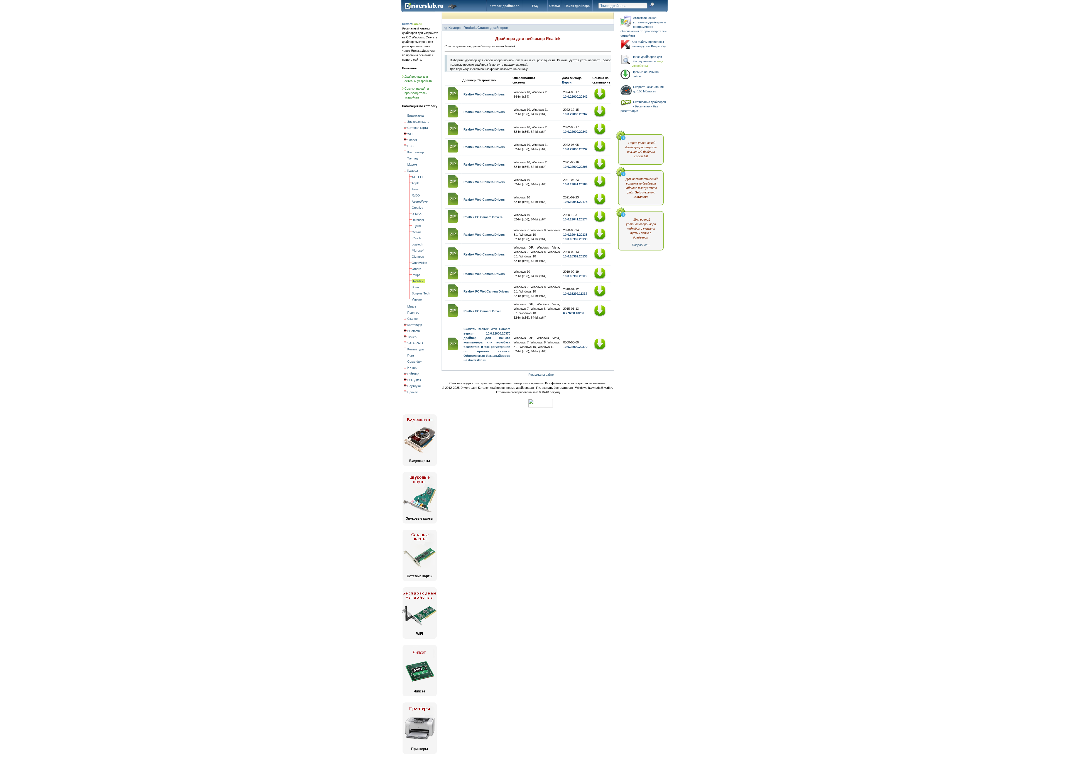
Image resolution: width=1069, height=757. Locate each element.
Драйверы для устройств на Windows (432, 11)
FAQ (535, 6)
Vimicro (417, 299)
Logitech (417, 244)
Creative (417, 207)
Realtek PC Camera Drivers (483, 217)
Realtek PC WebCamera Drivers (486, 291)
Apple (415, 183)
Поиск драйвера (577, 6)
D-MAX (416, 213)
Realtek (418, 281)
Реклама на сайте (541, 374)
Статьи (554, 6)
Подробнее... (641, 245)
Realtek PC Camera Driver (482, 311)
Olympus (418, 256)
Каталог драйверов (504, 6)
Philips (416, 275)
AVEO (416, 195)
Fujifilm (416, 226)
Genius (416, 232)
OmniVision (419, 262)
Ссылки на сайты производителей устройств (416, 93)
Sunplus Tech (421, 293)
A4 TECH (418, 177)
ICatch (416, 238)
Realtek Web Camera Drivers (484, 94)
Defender (418, 220)
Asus (415, 189)
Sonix (415, 287)
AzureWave (420, 201)
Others (416, 269)
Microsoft (418, 250)
